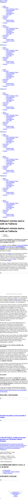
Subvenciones (15, 496)
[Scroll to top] (0, 498)
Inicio (4, 6)
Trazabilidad (9, 11)
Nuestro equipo (10, 20)
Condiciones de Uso (15, 492)
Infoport (9, 253)
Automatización (10, 13)
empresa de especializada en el (14, 247)
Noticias (5, 22)
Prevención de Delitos (15, 493)
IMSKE (9, 260)
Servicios (5, 17)
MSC (15, 259)
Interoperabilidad (10, 10)
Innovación (6, 16)
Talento (5, 18)
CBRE (16, 299)
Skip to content (3, 0)
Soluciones (5, 7)
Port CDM (8, 14)
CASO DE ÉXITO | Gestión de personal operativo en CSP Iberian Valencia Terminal (13, 439)
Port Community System (12, 9)
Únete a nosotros (10, 21)
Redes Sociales (15, 494)
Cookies (15, 495)
